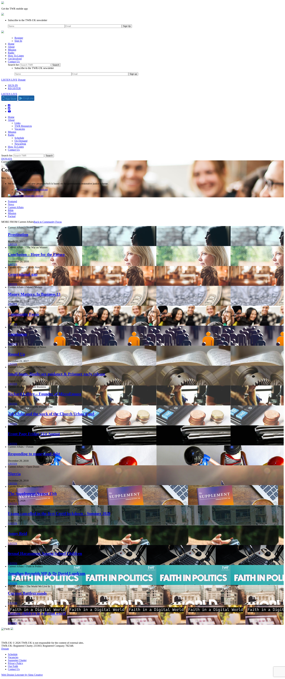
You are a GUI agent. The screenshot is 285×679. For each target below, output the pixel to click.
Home (11, 43)
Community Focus (23, 314)
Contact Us (14, 61)
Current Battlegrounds (27, 593)
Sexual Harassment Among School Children (45, 553)
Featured (12, 201)
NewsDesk (20, 143)
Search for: (13, 64)
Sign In (18, 40)
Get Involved (15, 58)
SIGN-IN (13, 85)
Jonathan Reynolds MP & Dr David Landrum (46, 573)
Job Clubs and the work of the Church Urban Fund (51, 414)
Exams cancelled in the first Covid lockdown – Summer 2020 (59, 513)
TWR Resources (23, 126)
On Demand (21, 140)
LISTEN (12, 244)
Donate (22, 79)
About (11, 46)
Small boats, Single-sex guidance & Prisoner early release (56, 374)
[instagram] (15, 637)
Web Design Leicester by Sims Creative (22, 674)
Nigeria (14, 474)
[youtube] (19, 637)
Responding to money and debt (34, 454)
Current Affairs (16, 207)
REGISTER (14, 88)
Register (19, 37)
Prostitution (18, 234)
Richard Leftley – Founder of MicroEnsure (44, 394)
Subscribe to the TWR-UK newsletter (27, 20)
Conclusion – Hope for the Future (36, 254)
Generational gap (22, 274)
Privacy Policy (15, 663)
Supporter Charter (17, 660)
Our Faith (13, 666)
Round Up (16, 354)
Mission (12, 49)
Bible (11, 210)
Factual (12, 216)
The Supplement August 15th (32, 493)
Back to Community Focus (48, 221)
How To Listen (16, 55)
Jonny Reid (17, 533)
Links (17, 123)
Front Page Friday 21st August (34, 434)
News (11, 204)
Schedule (19, 137)
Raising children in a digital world (37, 613)
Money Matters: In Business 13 (34, 294)
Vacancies (20, 129)
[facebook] (10, 637)
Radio (11, 52)
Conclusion (17, 334)
